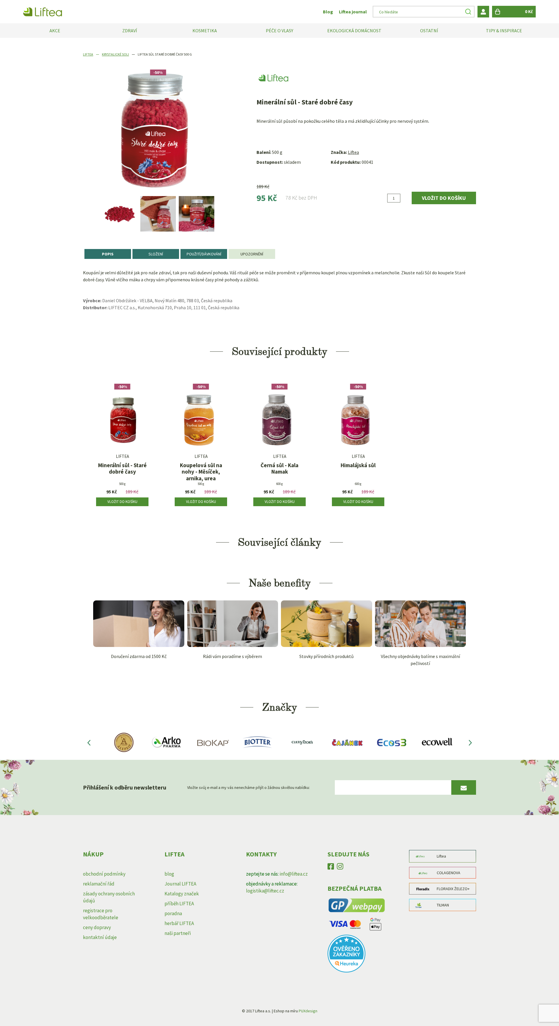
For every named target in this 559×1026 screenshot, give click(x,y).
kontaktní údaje (100, 937)
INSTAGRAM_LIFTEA (340, 868)
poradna (173, 913)
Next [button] (470, 742)
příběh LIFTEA (179, 903)
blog (169, 874)
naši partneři (177, 933)
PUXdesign (308, 1010)
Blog (328, 12)
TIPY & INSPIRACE (504, 30)
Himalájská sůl (358, 465)
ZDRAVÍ (129, 30)
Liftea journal (353, 12)
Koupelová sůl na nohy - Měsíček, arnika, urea (201, 472)
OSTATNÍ (429, 30)
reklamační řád (98, 884)
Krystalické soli (115, 54)
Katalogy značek (181, 893)
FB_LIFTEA (331, 868)
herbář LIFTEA (179, 923)
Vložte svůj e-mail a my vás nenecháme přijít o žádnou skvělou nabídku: (248, 787)
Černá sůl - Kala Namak (279, 468)
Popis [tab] (108, 254)
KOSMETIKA (204, 30)
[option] (119, 214)
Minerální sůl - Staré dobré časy (122, 468)
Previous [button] (89, 742)
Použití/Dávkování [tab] (204, 254)
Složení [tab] (155, 254)
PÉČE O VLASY (279, 30)
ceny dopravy (97, 927)
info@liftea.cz (294, 874)
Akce (54, 30)
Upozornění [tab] (251, 254)
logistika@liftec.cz (265, 891)
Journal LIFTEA (180, 884)
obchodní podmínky (104, 874)
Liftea (88, 54)
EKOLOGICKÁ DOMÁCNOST (354, 30)
